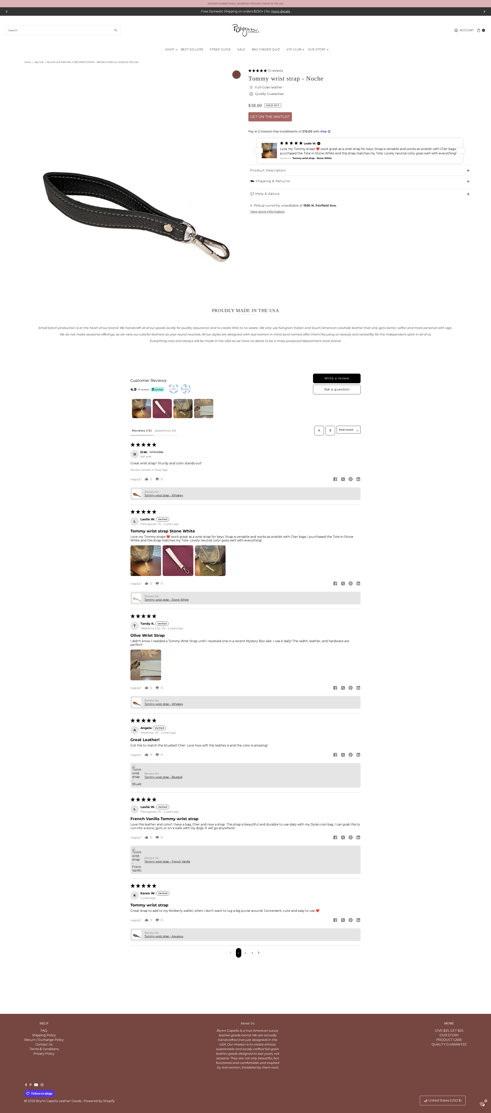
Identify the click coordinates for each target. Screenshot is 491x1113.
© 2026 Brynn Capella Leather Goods (52, 1101)
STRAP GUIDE (220, 49)
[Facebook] (26, 1085)
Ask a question (337, 389)
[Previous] (7, 11)
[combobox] (63, 30)
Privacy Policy (43, 1053)
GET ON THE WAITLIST (270, 117)
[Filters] (330, 430)
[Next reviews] (461, 150)
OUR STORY (317, 49)
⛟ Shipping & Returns (270, 181)
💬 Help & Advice (265, 194)
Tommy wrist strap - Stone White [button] (166, 599)
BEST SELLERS (192, 49)
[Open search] (319, 430)
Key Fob (39, 62)
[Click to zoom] (236, 74)
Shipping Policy (44, 1035)
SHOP (169, 49)
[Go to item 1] (141, 408)
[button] (258, 70)
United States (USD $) (445, 1100)
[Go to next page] (260, 953)
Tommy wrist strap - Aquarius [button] (163, 936)
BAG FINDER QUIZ (266, 49)
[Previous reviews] (259, 150)
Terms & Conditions (44, 1049)
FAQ (44, 1030)
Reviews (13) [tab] (142, 430)
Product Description (268, 170)
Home (27, 62)
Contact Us (43, 1044)
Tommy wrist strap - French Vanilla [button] (167, 861)
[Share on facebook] (335, 479)
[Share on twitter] (343, 479)
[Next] (484, 11)
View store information (267, 211)
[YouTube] (36, 1085)
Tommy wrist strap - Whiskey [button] (163, 495)
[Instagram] (42, 1085)
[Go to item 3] (183, 408)
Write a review (336, 378)
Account (467, 30)
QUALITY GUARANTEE (449, 1044)
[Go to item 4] (203, 408)
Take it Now (281, 11)
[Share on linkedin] (358, 479)
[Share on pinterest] (350, 479)
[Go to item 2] (162, 408)
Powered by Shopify (99, 1101)
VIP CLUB (294, 49)
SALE (241, 49)
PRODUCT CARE (449, 1040)
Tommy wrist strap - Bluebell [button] (163, 777)
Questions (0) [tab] (165, 430)
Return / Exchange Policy (44, 1040)
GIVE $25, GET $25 (449, 1030)
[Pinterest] (31, 1085)
